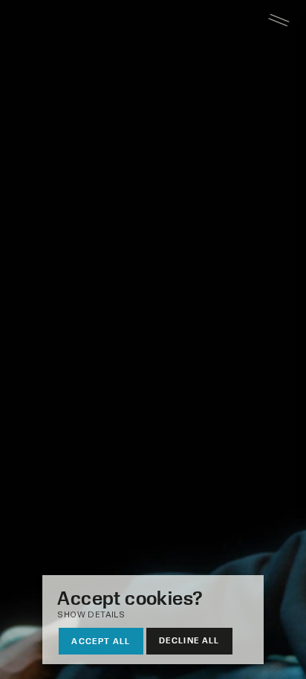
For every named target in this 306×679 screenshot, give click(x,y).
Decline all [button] (189, 640)
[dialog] (152, 619)
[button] (145, 615)
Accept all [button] (100, 641)
